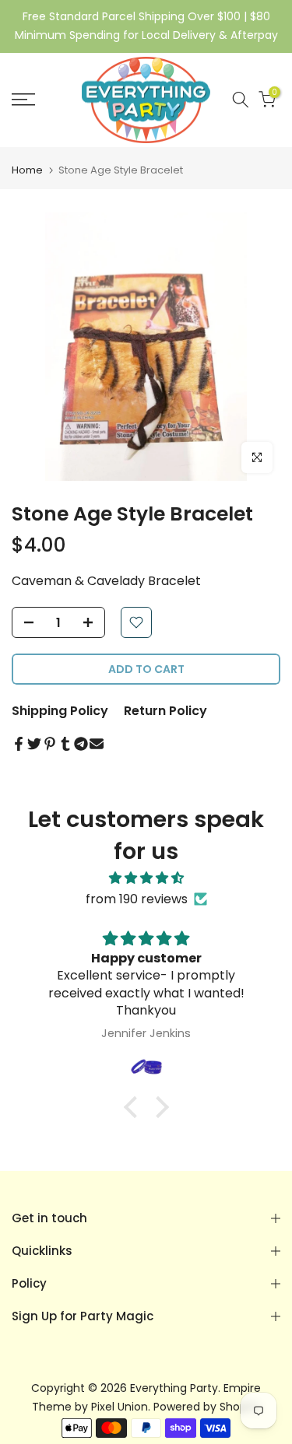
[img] (146, 877)
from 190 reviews (137, 899)
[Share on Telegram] (81, 744)
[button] (134, 1107)
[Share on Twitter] (34, 744)
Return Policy (165, 711)
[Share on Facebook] (19, 744)
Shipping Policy (60, 711)
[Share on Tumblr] (65, 744)
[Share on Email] (97, 744)
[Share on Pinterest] (50, 744)
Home (27, 170)
